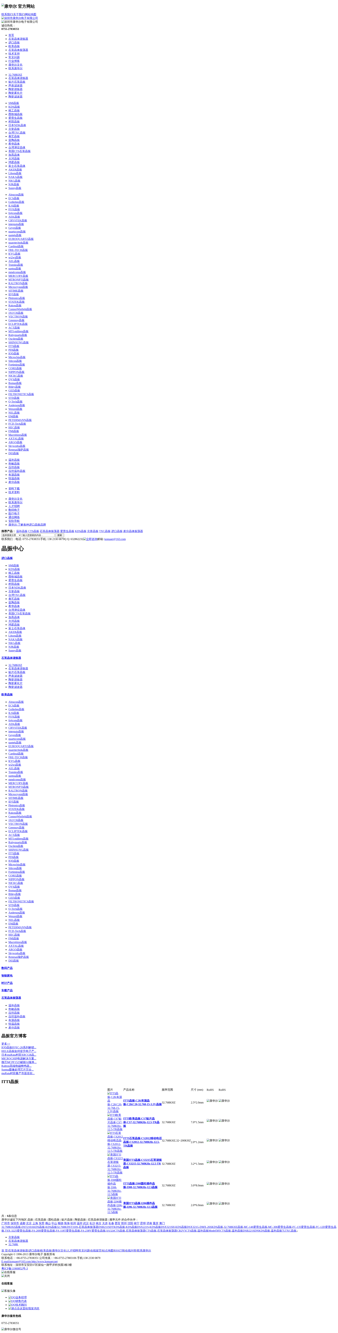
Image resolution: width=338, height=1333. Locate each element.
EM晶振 (13, 416)
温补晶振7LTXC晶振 (283, 1230)
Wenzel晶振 (15, 408)
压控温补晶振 (16, 470)
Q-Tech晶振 (15, 401)
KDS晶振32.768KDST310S (61, 1226)
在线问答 (130, 1250)
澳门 (162, 1223)
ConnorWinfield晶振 (20, 309)
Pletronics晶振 (16, 298)
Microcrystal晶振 (18, 287)
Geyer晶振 (14, 227)
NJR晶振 (13, 184)
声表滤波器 (15, 85)
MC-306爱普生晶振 (280, 1226)
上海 (35, 1223)
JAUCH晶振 (15, 312)
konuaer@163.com (115, 539)
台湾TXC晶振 (17, 132)
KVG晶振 (14, 253)
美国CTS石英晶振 (19, 151)
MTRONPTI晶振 (18, 279)
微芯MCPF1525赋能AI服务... (19, 1062)
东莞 (41, 1223)
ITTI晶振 (13, 346)
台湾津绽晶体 (16, 147)
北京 (29, 1223)
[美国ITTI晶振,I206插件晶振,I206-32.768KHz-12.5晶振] (115, 1212)
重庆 (155, 1223)
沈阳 (130, 1223)
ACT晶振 (14, 327)
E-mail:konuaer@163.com (16, 1261)
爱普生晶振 (15, 117)
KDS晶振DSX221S (137, 1226)
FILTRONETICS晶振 (21, 394)
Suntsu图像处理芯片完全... (17, 1069)
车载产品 (7, 990)
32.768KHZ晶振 (11, 1226)
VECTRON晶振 (18, 316)
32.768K (13, 1244)
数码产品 (7, 968)
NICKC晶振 (15, 375)
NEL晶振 (14, 412)
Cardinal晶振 (16, 246)
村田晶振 (14, 121)
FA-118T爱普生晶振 (68, 1230)
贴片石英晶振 (16, 81)
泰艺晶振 (14, 136)
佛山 (48, 1223)
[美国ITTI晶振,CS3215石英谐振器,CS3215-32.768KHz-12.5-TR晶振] (115, 1172)
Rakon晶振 (14, 305)
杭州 (73, 1223)
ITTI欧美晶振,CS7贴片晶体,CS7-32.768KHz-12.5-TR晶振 (141, 1122)
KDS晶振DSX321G (187, 1226)
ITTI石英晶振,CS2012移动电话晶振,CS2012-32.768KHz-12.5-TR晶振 (142, 1142)
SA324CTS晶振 (115, 1230)
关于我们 (18, 14)
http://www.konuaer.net (45, 1261)
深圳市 (15, 1223)
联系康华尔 (15, 502)
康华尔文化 (15, 498)
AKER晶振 (15, 169)
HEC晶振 (14, 427)
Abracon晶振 (16, 194)
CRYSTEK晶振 (17, 220)
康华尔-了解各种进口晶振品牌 (27, 524)
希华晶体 (14, 143)
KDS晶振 (14, 106)
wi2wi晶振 (14, 257)
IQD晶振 (13, 353)
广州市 (5, 1223)
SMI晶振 (13, 103)
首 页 (4, 1250)
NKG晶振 (14, 180)
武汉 (86, 1223)
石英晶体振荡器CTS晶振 (141, 1230)
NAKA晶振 (15, 176)
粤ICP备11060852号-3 (14, 1268)
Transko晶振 (15, 264)
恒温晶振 (14, 478)
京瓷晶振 (14, 128)
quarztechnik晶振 (18, 242)
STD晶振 (14, 397)
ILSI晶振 (13, 205)
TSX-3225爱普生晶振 (18, 1230)
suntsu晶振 (14, 268)
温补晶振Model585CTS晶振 (214, 1230)
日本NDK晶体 (17, 125)
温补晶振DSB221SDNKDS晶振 (251, 1230)
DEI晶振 (13, 453)
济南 (149, 1223)
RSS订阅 (119, 1250)
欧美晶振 (7, 694)
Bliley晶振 (14, 386)
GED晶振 (14, 390)
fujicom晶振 (15, 213)
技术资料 (14, 492)
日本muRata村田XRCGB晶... (18, 1054)
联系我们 (7, 14)
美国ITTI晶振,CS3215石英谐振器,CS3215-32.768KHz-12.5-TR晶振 (142, 1163)
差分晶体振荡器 (133, 531)
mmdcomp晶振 (17, 272)
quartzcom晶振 (17, 231)
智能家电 (7, 975)
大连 (105, 1223)
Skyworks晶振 (16, 445)
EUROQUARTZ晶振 (21, 238)
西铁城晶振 (15, 114)
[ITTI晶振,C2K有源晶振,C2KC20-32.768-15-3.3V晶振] (115, 1111)
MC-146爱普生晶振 (255, 1226)
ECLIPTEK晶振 (18, 323)
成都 (22, 1223)
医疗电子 (14, 513)
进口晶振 (117, 531)
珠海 (67, 1223)
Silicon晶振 (15, 360)
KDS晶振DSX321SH (162, 1226)
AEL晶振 (14, 261)
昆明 (143, 1223)
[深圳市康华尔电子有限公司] (19, 18)
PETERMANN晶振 (20, 420)
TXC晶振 (105, 531)
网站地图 (30, 14)
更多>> (5, 1043)
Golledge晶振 (16, 201)
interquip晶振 (16, 224)
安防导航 (14, 520)
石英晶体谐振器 (18, 78)
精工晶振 (14, 110)
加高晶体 (14, 154)
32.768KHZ (15, 74)
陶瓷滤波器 (15, 96)
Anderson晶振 (16, 405)
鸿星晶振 (14, 162)
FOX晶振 (14, 209)
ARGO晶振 (15, 442)
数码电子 (14, 509)
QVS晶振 (14, 379)
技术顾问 (21, 1304)
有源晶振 (14, 474)
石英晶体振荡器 (50, 531)
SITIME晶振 (15, 290)
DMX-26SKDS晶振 (211, 1226)
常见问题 (84, 1250)
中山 (54, 1223)
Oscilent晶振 (15, 338)
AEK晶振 (14, 216)
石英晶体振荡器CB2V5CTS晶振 (177, 1230)
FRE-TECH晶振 (18, 250)
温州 (79, 1223)
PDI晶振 (13, 349)
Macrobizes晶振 (17, 434)
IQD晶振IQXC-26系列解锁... (18, 1047)
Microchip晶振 (17, 357)
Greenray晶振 (16, 320)
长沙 (92, 1223)
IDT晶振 (13, 294)
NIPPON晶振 (16, 372)
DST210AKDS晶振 (33, 1226)
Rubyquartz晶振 (17, 335)
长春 (111, 1223)
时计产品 (7, 982)
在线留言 (96, 1250)
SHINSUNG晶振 (18, 342)
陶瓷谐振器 (15, 89)
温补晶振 (14, 459)
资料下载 (14, 488)
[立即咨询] (90, 539)
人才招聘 (14, 506)
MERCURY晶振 (18, 275)
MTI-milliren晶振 (18, 331)
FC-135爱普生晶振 (303, 1226)
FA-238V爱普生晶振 (93, 1230)
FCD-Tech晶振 (17, 423)
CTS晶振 (33, 531)
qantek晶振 (14, 235)
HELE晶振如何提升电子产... (18, 1051)
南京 (98, 1223)
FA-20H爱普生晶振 (43, 1230)
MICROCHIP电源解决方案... (18, 1058)
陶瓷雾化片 (15, 92)
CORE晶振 (15, 368)
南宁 (136, 1223)
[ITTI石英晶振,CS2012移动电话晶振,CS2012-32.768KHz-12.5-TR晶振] (115, 1150)
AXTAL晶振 (16, 438)
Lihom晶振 (14, 173)
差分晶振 (14, 482)
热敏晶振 (14, 463)
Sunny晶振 (14, 188)
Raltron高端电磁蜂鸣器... (16, 1065)
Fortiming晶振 (16, 364)
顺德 (60, 1223)
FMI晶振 (13, 431)
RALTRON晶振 (18, 283)
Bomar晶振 (15, 383)
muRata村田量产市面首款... (18, 1073)
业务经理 (21, 1297)
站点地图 (107, 1250)
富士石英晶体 (16, 165)
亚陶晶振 (14, 140)
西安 (117, 1223)
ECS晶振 (13, 198)
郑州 (124, 1223)
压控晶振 (14, 467)
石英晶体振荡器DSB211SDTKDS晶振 (102, 1226)
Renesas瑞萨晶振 (18, 449)
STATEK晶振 (16, 301)
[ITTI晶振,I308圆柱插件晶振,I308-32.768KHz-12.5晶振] (115, 1194)
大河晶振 (14, 158)
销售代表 (21, 1301)
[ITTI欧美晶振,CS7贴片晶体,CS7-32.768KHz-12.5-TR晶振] (115, 1129)
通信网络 (14, 517)
